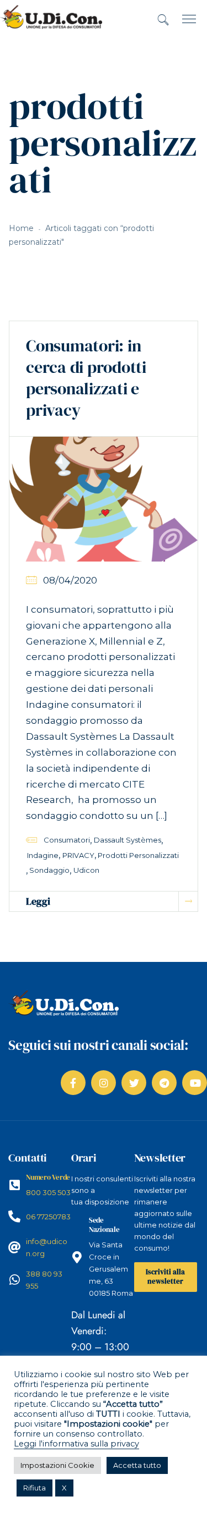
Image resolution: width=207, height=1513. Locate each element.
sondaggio (49, 870)
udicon (86, 870)
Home (21, 228)
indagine (43, 855)
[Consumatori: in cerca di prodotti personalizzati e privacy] (103, 498)
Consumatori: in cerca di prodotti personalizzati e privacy (86, 377)
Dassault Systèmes (127, 839)
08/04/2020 (70, 580)
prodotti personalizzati (138, 855)
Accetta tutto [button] (137, 1465)
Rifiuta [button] (34, 1487)
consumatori (67, 839)
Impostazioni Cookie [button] (57, 1465)
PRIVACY (78, 855)
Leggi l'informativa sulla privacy (76, 1444)
